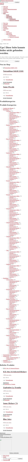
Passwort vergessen (14, 20)
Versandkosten (9, 79)
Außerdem (5, 12)
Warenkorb (9, 16)
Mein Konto (9, 17)
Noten (10, 119)
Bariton (8, 125)
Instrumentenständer (14, 116)
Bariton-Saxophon (10, 299)
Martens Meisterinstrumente (10, 9)
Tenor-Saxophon (10, 345)
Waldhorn (8, 264)
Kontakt (5, 10)
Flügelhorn (9, 166)
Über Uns (5, 6)
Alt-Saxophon (9, 279)
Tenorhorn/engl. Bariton (12, 222)
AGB (1, 435)
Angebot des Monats (8, 108)
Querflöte (8, 328)
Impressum (2, 433)
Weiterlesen (6, 383)
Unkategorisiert (7, 361)
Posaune (8, 194)
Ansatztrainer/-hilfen (14, 112)
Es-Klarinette (9, 318)
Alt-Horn (8, 111)
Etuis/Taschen (12, 115)
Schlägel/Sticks (10, 359)
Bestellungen (12, 19)
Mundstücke (12, 118)
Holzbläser (5, 278)
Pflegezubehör (12, 120)
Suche (4, 457)
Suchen (17, 2)
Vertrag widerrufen (14, 453)
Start (1, 43)
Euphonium (9, 153)
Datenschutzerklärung (5, 434)
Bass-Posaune (9, 139)
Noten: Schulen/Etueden (12, 357)
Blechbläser (6, 109)
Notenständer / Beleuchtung (10, 355)
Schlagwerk (6, 356)
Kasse (7, 15)
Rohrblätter (12, 286)
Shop (4, 13)
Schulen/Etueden (13, 122)
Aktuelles (5, 8)
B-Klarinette (9, 289)
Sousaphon (9, 208)
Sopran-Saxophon (10, 335)
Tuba (7, 250)
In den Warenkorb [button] (7, 82)
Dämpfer (11, 114)
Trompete (8, 236)
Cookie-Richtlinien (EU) (6, 437)
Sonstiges (11, 123)
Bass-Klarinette (10, 309)
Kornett (8, 180)
